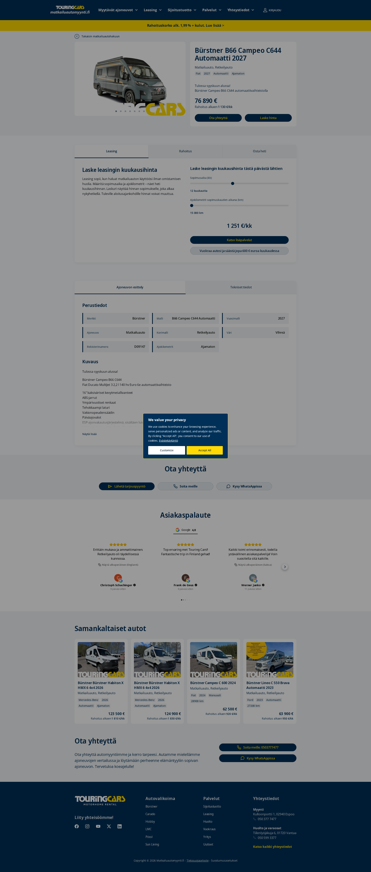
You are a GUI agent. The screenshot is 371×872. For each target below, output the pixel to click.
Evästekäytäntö (168, 440)
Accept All (204, 450)
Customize (167, 450)
